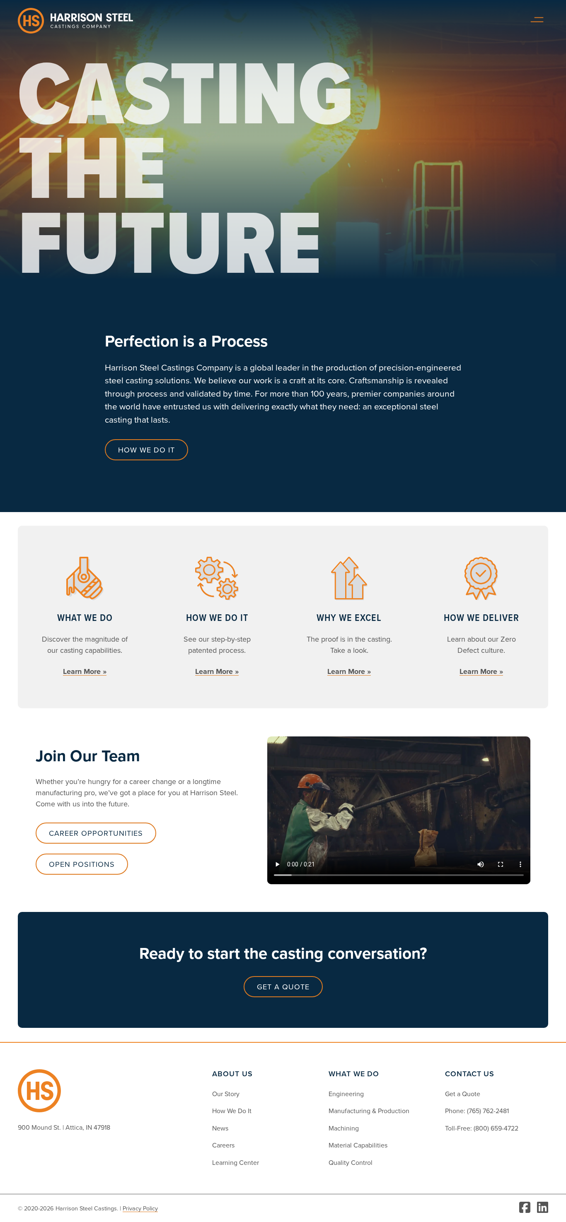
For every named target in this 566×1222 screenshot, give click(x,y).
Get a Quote (462, 1093)
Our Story (225, 1093)
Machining (344, 1128)
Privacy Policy (140, 1208)
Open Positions (82, 864)
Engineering (346, 1093)
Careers (223, 1145)
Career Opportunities (96, 833)
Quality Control (350, 1162)
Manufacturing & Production (369, 1110)
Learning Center (235, 1162)
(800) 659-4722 (496, 1128)
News (220, 1128)
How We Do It (232, 1110)
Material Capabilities (358, 1145)
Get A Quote (283, 986)
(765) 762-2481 (488, 1110)
